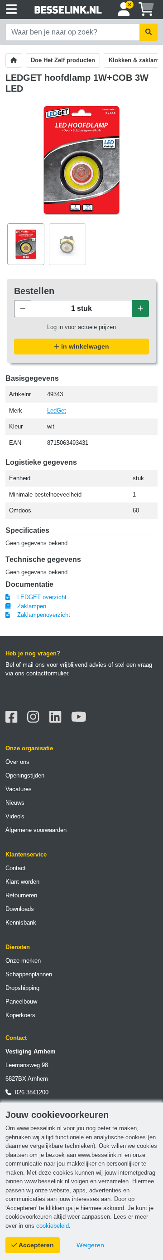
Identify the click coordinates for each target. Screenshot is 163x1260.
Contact (15, 868)
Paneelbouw (21, 1001)
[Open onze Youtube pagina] (81, 717)
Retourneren (21, 895)
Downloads (19, 909)
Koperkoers (20, 1015)
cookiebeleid (52, 1225)
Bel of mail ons (25, 664)
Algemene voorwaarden (36, 830)
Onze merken (23, 960)
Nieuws (14, 802)
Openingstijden (24, 775)
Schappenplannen (28, 974)
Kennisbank (20, 922)
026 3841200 (29, 1092)
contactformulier (47, 673)
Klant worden (22, 881)
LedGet (56, 410)
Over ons (17, 761)
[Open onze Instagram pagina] (35, 717)
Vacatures (18, 789)
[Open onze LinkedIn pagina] (57, 717)
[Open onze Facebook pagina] (13, 717)
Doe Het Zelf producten (63, 60)
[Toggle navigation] (11, 9)
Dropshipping (22, 987)
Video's (14, 816)
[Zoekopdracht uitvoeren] (148, 32)
